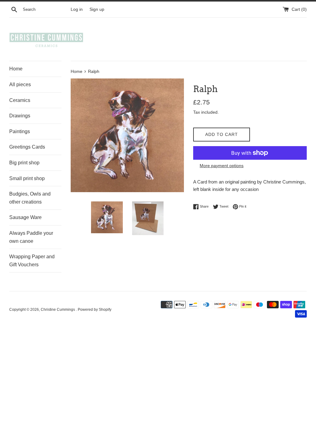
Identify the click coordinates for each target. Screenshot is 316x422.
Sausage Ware (25, 217)
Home (16, 68)
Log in (77, 9)
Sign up (96, 9)
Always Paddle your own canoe (31, 237)
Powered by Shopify (94, 309)
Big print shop (24, 162)
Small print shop (27, 178)
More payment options (221, 165)
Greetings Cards (27, 147)
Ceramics (19, 100)
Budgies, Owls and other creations (30, 198)
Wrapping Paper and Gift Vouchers (32, 260)
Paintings (19, 131)
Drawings (19, 115)
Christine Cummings (58, 309)
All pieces (20, 84)
